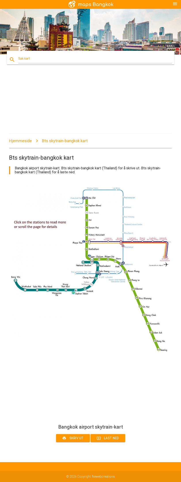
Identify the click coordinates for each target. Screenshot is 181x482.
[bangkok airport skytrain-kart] (90, 354)
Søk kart (24, 58)
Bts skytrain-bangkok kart (65, 140)
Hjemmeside (20, 140)
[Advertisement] (90, 103)
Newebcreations (103, 476)
